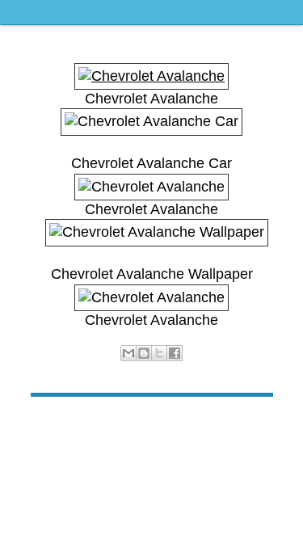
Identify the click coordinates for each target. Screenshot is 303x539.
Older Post (248, 421)
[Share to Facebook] (174, 353)
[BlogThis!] (144, 353)
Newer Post (58, 421)
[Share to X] (159, 353)
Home (153, 421)
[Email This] (128, 353)
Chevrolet (167, 371)
